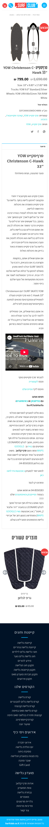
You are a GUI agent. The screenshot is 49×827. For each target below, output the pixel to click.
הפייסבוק (32, 494)
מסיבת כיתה (24, 751)
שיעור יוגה (24, 724)
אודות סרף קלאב (24, 783)
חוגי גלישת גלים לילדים (24, 652)
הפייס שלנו (27, 389)
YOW (28, 124)
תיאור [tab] (42, 146)
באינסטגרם (22, 401)
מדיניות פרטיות (24, 806)
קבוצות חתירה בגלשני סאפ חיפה (24, 715)
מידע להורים (24, 660)
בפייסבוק (35, 401)
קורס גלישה (24, 697)
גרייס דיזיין (31, 819)
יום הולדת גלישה (24, 747)
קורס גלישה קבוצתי (24, 706)
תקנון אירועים (24, 679)
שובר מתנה (25, 760)
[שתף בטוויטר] (32, 131)
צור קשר (24, 810)
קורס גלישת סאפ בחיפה (24, 710)
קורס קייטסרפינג (24, 719)
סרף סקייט (36, 124)
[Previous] (43, 577)
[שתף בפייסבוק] (38, 131)
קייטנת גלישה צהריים (24, 647)
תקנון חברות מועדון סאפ (24, 674)
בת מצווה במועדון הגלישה (24, 756)
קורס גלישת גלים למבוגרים (24, 701)
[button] (44, 5)
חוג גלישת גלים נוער (24, 656)
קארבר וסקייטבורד (14, 115)
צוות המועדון (24, 788)
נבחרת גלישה (24, 792)
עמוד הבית (36, 15)
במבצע (12, 15)
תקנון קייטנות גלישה (24, 669)
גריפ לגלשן (24, 598)
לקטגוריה (33, 381)
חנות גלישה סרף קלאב (23, 15)
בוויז (30, 446)
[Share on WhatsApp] (44, 131)
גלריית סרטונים (24, 801)
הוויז (18, 511)
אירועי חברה (24, 742)
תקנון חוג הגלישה (24, 665)
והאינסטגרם (21, 494)
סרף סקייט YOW (31, 115)
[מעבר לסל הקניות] (4, 5)
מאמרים (24, 797)
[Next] (5, 577)
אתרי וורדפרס (13, 819)
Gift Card (24, 765)
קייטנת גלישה (24, 643)
